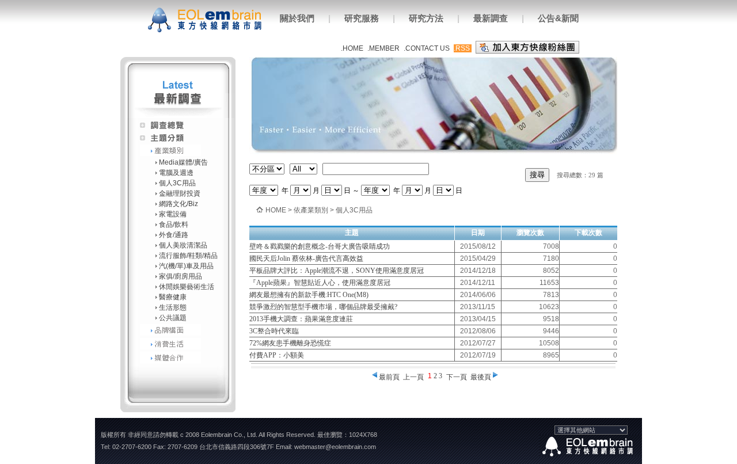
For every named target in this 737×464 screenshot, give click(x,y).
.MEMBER (383, 48)
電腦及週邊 (176, 173)
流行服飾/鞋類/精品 (188, 256)
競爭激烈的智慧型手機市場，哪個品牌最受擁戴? (323, 307)
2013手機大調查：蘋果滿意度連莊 (301, 319)
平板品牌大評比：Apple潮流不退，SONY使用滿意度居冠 (336, 271)
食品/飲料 (173, 224)
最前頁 (389, 377)
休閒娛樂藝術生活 (186, 287)
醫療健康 (173, 297)
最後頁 (480, 377)
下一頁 (456, 377)
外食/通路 (173, 235)
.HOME (352, 48)
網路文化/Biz (178, 204)
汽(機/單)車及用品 (186, 266)
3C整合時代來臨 (274, 331)
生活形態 (173, 307)
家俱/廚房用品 (180, 276)
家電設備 (173, 214)
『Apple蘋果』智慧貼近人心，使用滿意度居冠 (319, 283)
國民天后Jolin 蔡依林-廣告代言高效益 (306, 258)
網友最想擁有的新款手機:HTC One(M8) (308, 295)
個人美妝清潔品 (183, 245)
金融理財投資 (179, 193)
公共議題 (173, 318)
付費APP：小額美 (276, 355)
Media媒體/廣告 (183, 162)
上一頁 (413, 377)
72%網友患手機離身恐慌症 (290, 343)
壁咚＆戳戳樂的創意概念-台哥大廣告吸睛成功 (319, 246)
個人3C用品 (177, 183)
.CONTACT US (427, 48)
